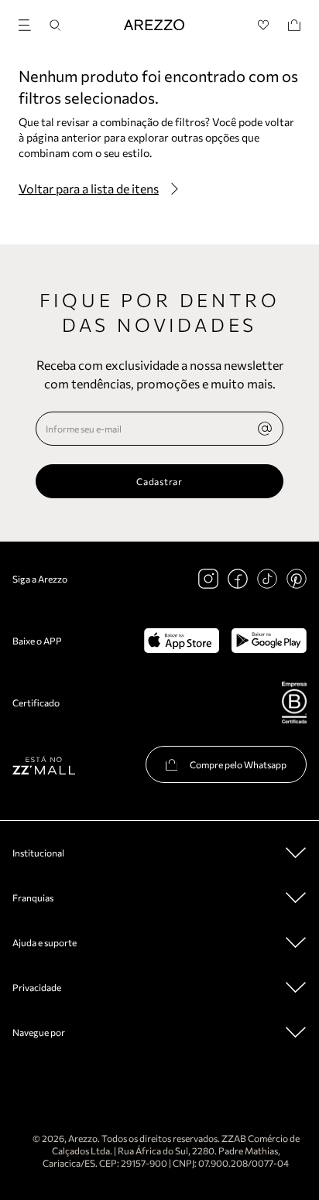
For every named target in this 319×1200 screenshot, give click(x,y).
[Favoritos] (263, 25)
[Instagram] (208, 579)
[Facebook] (238, 579)
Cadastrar (159, 481)
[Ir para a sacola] (294, 25)
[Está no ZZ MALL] (43, 764)
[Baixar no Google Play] (269, 640)
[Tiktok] (267, 579)
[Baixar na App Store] (181, 640)
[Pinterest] (296, 579)
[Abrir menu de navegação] (29, 23)
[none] (264, 429)
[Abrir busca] (55, 25)
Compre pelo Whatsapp (238, 764)
